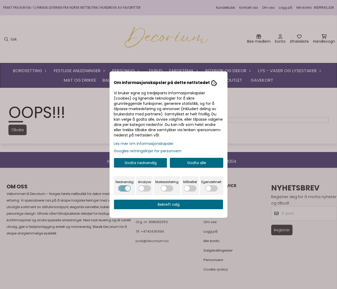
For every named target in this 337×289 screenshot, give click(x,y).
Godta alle (196, 162)
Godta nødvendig (141, 162)
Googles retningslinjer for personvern (147, 151)
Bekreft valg (169, 204)
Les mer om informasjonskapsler (144, 143)
